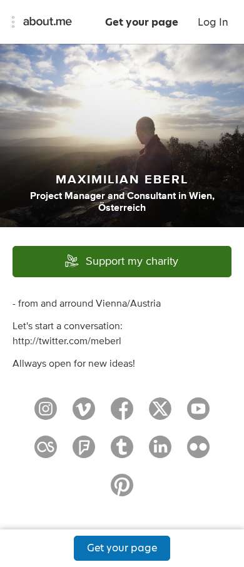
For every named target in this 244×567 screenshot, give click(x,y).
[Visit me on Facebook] (122, 414)
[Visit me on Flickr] (198, 452)
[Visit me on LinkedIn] (160, 452)
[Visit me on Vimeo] (84, 414)
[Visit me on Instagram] (45, 414)
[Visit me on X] (160, 414)
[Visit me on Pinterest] (122, 490)
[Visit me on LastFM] (45, 452)
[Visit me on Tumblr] (122, 452)
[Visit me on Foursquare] (84, 452)
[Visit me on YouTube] (198, 414)
